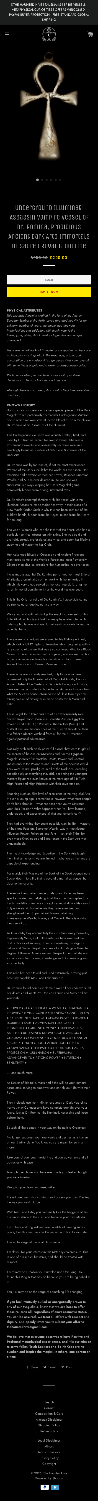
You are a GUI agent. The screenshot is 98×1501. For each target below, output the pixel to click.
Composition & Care (49, 1413)
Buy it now (49, 292)
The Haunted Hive (55, 1473)
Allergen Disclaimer (49, 1419)
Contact (49, 1408)
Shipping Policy (49, 1425)
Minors (49, 1446)
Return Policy (49, 1431)
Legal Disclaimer (49, 1440)
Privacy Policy (49, 1458)
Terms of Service (49, 1452)
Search (49, 1402)
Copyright (49, 1463)
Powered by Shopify (49, 1478)
